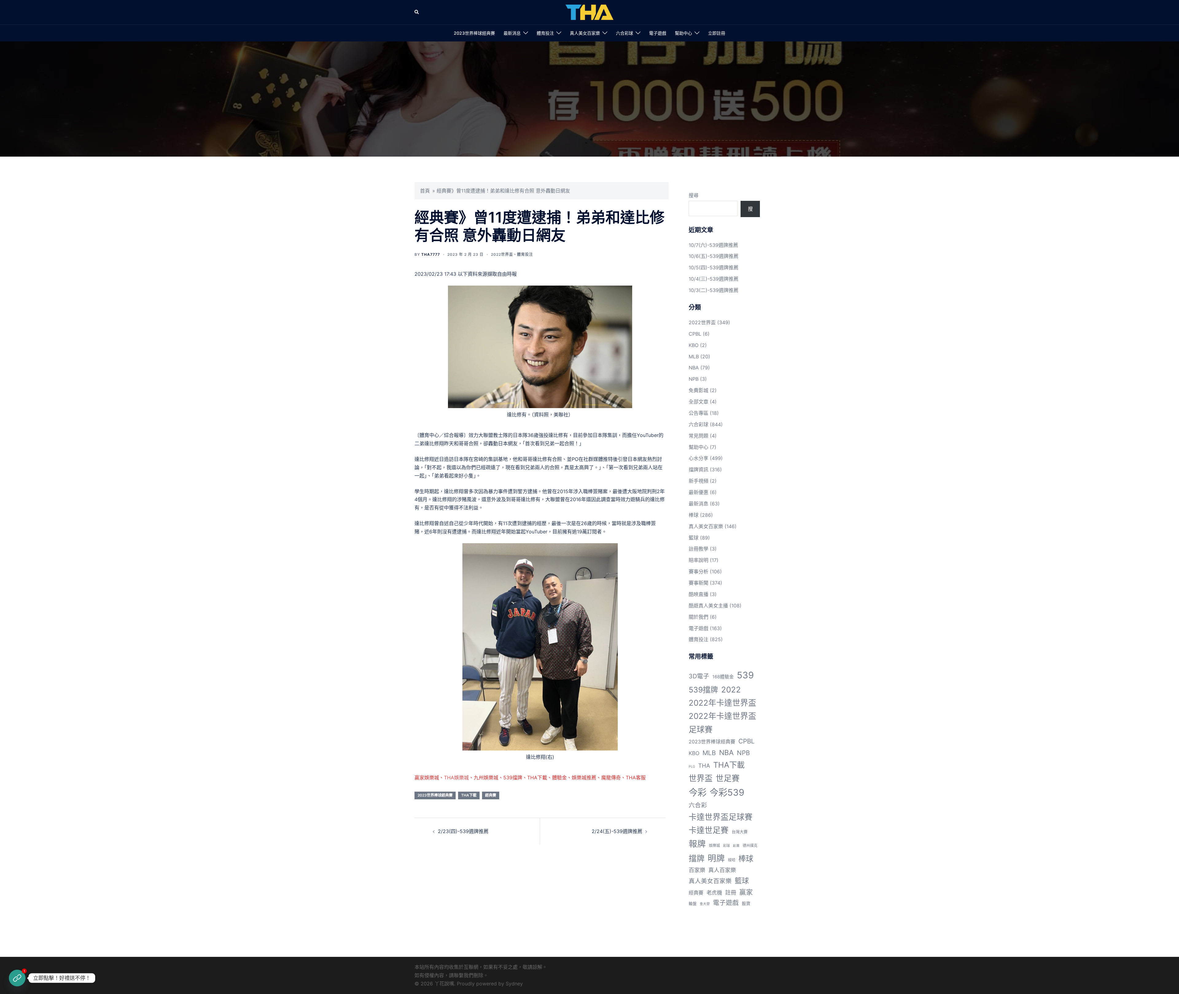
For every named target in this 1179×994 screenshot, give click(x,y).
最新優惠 (698, 492)
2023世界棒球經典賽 (474, 33)
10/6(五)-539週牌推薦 (713, 256)
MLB (694, 356)
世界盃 (701, 778)
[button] (416, 12)
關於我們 (698, 617)
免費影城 (698, 390)
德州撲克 (750, 845)
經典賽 (490, 795)
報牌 (697, 844)
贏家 (746, 892)
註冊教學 (698, 549)
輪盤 (693, 903)
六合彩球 (624, 33)
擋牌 (697, 858)
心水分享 (698, 458)
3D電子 (699, 676)
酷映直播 (698, 594)
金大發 (705, 904)
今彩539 (727, 792)
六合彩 (698, 805)
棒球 (693, 515)
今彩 (697, 792)
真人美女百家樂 (585, 33)
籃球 (693, 538)
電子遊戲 (657, 33)
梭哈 (731, 860)
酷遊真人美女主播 (708, 605)
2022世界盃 (502, 254)
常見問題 (698, 436)
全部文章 (698, 402)
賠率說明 (698, 560)
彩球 (726, 846)
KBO (693, 345)
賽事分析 (698, 571)
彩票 (736, 846)
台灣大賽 (740, 831)
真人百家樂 (722, 870)
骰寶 (746, 903)
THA (704, 765)
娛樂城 (714, 845)
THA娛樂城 (456, 777)
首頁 (425, 191)
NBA (694, 367)
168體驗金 (723, 677)
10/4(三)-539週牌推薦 (713, 279)
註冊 (730, 892)
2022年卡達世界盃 (722, 702)
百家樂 (697, 870)
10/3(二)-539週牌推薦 (713, 290)
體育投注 (545, 33)
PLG (692, 767)
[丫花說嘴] (589, 12)
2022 (731, 689)
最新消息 (512, 33)
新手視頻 (698, 481)
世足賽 (728, 778)
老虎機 (714, 893)
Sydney (514, 983)
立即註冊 (716, 33)
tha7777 (430, 254)
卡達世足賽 (709, 830)
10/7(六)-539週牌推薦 (713, 245)
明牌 (716, 858)
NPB (693, 379)
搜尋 (693, 195)
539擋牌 (703, 689)
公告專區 (698, 413)
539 (745, 675)
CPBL (695, 334)
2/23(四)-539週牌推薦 (463, 831)
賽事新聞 (698, 583)
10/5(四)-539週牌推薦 (713, 267)
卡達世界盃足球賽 (721, 817)
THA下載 (469, 795)
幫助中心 (683, 33)
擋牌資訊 (698, 469)
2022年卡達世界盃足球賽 (722, 722)
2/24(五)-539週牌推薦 (617, 831)
